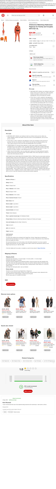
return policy (12, 275)
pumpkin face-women (34, 46)
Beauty (32, 2)
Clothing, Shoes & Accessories (33, 0)
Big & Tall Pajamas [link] (37, 360)
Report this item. (41, 248)
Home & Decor (44, 0)
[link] (32, 30)
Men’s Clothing (23, 20)
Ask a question (11, 284)
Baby (29, 2)
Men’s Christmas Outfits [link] (27, 360)
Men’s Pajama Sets (44, 20)
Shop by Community (26, 5)
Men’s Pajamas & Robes (33, 20)
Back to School (13, 0)
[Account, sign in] (46, 15)
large (38, 41)
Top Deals (9, 7)
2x (42, 41)
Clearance (42, 5)
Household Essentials (23, 2)
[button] (32, 30)
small (30, 41)
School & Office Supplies (20, 4)
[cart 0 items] (53, 15)
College (19, 0)
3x (44, 41)
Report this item (32, 68)
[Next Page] (53, 41)
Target (2, 20)
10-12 (52, 41)
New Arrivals (48, 5)
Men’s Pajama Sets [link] (5, 360)
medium (35, 41)
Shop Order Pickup (30, 7)
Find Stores (21, 8)
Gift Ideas (13, 5)
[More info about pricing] (53, 33)
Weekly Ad (23, 7)
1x (40, 41)
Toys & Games (29, 4)
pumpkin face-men (30, 46)
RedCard (10, 8)
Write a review (28, 391)
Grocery (16, 2)
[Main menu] (7, 15)
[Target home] (3, 15)
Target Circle (15, 8)
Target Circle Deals (16, 7)
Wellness (12, 4)
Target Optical (34, 5)
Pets (6, 4)
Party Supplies (7, 5)
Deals (38, 5)
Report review (17, 411)
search (39, 15)
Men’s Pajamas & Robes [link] (16, 360)
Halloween (23, 0)
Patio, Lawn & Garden (8, 2)
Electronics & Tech (37, 4)
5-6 (47, 41)
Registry (6, 8)
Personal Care (37, 2)
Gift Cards (18, 5)
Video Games (45, 4)
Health (8, 4)
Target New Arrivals (4, 0)
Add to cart (32, 54)
